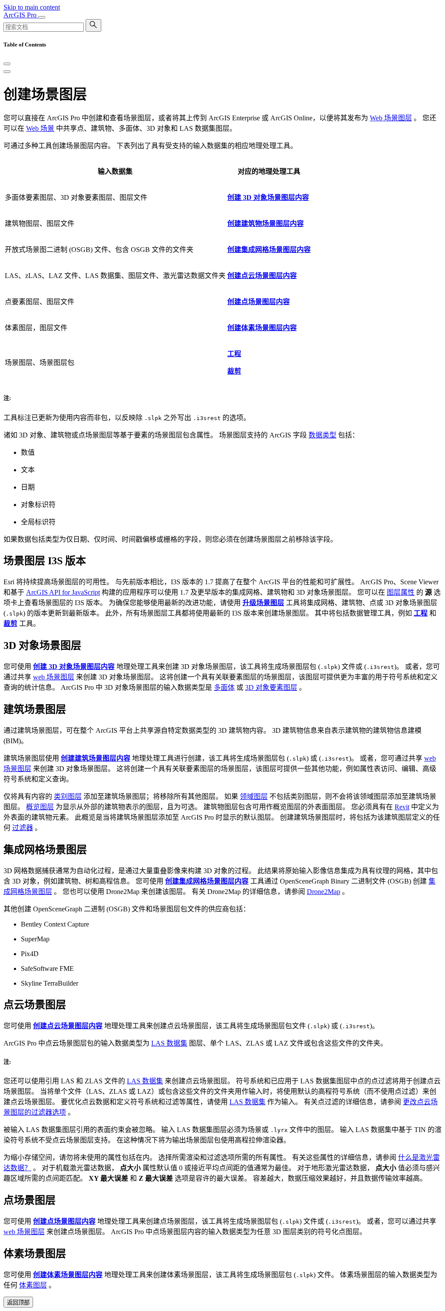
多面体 (224, 687)
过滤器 (22, 827)
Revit (402, 807)
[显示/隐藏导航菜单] (41, 17)
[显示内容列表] (6, 71)
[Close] (6, 64)
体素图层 (33, 1285)
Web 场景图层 (391, 118)
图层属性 (401, 592)
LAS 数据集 (169, 1043)
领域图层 (254, 796)
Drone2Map (323, 891)
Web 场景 (40, 128)
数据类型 (322, 435)
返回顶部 (18, 1302)
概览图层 (40, 807)
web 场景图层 (53, 677)
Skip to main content (31, 7)
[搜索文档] (93, 25)
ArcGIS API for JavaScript (63, 592)
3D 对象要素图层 (271, 687)
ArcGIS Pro (20, 15)
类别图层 (68, 796)
